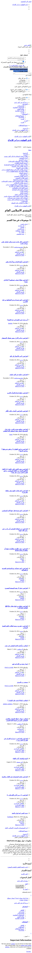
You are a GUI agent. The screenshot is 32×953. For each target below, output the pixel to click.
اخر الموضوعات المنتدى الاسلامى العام (16, 828)
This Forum (22, 82)
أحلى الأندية (24, 874)
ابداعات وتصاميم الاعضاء (20, 179)
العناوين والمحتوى (20, 97)
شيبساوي (21, 730)
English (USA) (19, 887)
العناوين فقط (22, 99)
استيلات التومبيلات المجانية (20, 189)
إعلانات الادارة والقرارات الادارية (18, 186)
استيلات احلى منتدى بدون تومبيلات (17, 198)
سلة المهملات (24, 174)
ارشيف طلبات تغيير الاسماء (20, 166)
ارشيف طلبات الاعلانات (21, 183)
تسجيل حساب (23, 71)
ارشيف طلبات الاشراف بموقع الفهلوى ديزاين (15, 169)
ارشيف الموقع (23, 173)
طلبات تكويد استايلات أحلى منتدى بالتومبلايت (15, 181)
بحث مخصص (20, 234)
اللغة (26, 884)
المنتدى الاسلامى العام (21, 194)
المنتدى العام (24, 193)
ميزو (21, 265)
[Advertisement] (16, 27)
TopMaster (10, 817)
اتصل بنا (25, 889)
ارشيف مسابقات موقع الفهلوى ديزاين (17, 184)
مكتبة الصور (20, 109)
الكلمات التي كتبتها (18, 89)
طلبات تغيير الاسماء (22, 168)
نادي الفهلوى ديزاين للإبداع (19, 140)
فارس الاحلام (20, 254)
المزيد (22, 112)
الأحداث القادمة (19, 111)
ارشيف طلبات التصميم (21, 176)
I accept (28, 951)
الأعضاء (25, 154)
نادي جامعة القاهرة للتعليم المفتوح (18, 867)
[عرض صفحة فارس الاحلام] (19, 252)
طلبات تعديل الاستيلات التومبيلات (18, 161)
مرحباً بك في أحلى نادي (21, 102)
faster (10, 434)
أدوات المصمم (23, 158)
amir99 (22, 580)
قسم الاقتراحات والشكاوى (20, 188)
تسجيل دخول (20, 63)
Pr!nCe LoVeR (9, 667)
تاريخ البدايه (21, 229)
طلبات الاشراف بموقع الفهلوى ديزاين (17, 171)
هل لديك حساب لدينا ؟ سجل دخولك (17, 53)
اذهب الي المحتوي (26, 1)
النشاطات (25, 114)
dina (23, 560)
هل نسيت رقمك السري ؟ (16, 65)
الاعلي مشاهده (20, 230)
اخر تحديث (21, 225)
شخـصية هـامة (18, 247)
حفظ (29, 150)
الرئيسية (25, 153)
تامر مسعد (20, 762)
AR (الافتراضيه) (19, 885)
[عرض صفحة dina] (22, 559)
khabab (10, 323)
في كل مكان (22, 78)
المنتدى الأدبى (24, 191)
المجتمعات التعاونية (18, 107)
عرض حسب (24, 224)
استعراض (25, 104)
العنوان (22, 227)
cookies (13, 944)
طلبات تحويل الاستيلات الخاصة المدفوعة (16, 164)
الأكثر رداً (21, 232)
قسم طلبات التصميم (22, 178)
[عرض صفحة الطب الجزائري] (19, 749)
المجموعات (21, 106)
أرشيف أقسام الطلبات (21, 163)
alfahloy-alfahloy (7, 704)
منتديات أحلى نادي (22, 881)
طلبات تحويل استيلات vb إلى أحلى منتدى (16, 156)
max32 (22, 823)
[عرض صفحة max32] (21, 821)
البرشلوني (20, 649)
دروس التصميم (23, 159)
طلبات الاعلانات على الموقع (19, 203)
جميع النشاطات (19, 116)
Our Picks (21, 117)
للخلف (22, 910)
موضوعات (22, 80)
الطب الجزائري (19, 750)
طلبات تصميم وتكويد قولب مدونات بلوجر (16, 196)
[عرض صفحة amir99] (21, 578)
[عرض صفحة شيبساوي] (20, 729)
